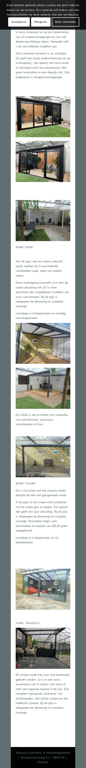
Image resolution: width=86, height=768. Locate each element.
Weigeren (40, 21)
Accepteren (18, 21)
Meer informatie (65, 21)
